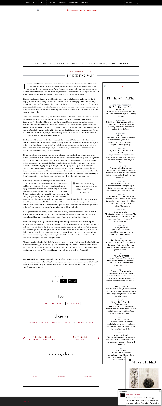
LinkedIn (81, 322)
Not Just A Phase (121, 319)
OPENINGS (62, 3)
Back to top (26, 401)
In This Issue (62, 63)
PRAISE (42, 3)
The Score (121, 350)
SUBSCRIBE (51, 3)
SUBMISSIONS (73, 3)
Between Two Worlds (121, 271)
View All (72, 281)
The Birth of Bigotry (121, 335)
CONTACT (84, 3)
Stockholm (80, 338)
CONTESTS (123, 63)
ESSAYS (112, 63)
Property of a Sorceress (121, 168)
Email (90, 322)
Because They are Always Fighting (42, 338)
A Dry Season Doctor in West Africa (120, 151)
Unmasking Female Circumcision (120, 303)
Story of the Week (73, 303)
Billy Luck (34, 376)
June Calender (57, 303)
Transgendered (120, 227)
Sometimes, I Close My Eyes (120, 196)
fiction (45, 303)
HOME (36, 63)
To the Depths (61, 376)
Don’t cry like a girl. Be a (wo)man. (120, 108)
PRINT (35, 3)
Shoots (120, 135)
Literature (77, 63)
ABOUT (27, 3)
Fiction (71, 71)
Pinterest (56, 322)
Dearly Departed (88, 376)
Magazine (48, 63)
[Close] (130, 360)
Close (160, 391)
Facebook (33, 322)
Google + (69, 322)
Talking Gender (121, 286)
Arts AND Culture (96, 63)
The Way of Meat (121, 256)
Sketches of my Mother (121, 240)
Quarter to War (121, 212)
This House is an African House (121, 122)
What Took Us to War (121, 183)
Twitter (44, 322)
